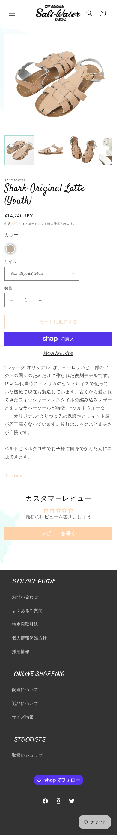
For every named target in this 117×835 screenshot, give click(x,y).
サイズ (10, 261)
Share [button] (16, 475)
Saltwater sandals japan (49, 830)
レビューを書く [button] (58, 533)
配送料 (17, 223)
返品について (25, 703)
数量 (8, 288)
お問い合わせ (25, 597)
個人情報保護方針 (29, 638)
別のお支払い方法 (59, 353)
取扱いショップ (27, 755)
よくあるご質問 (27, 610)
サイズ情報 (23, 717)
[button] (12, 13)
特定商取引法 (25, 624)
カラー (11, 234)
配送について (25, 690)
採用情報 (20, 651)
